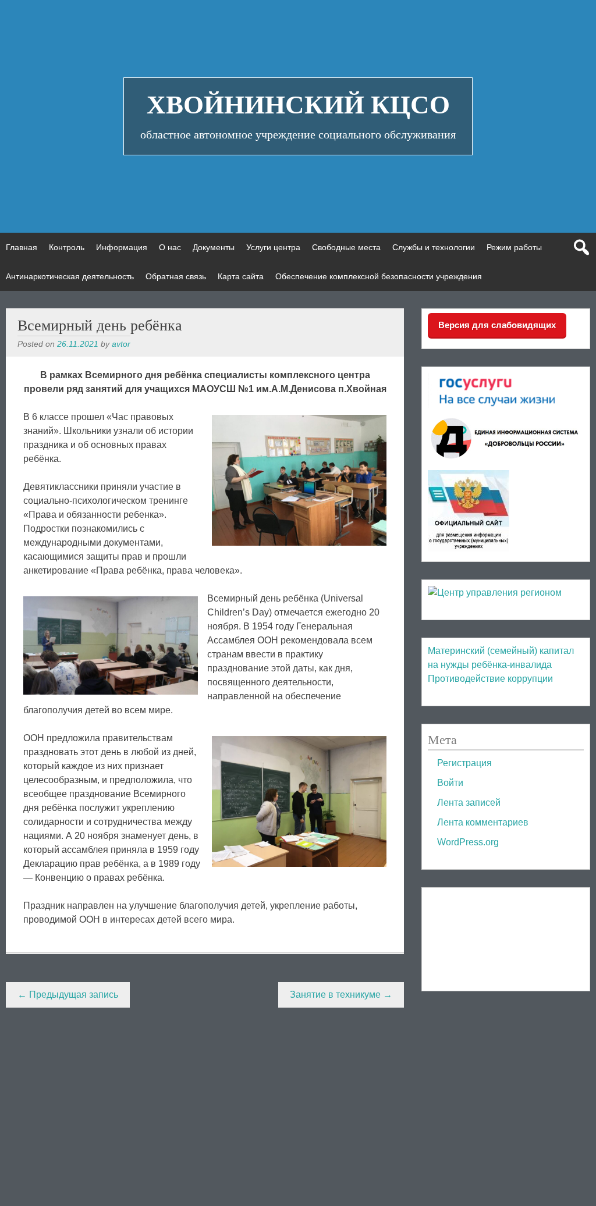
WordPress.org (468, 842)
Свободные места (346, 247)
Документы (214, 247)
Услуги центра (273, 247)
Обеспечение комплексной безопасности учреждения (378, 276)
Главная (21, 247)
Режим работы (514, 247)
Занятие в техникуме (341, 994)
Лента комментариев (482, 822)
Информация (121, 247)
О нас (170, 247)
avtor (121, 343)
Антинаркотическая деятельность (70, 276)
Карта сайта (241, 276)
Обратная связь (176, 276)
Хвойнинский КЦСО (298, 104)
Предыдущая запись (67, 994)
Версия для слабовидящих (497, 325)
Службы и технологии (433, 247)
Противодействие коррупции (490, 679)
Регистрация (464, 763)
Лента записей (469, 802)
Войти (450, 783)
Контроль (66, 247)
